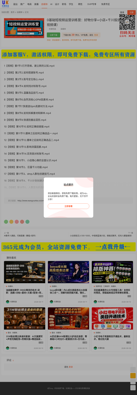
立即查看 (68, 206)
